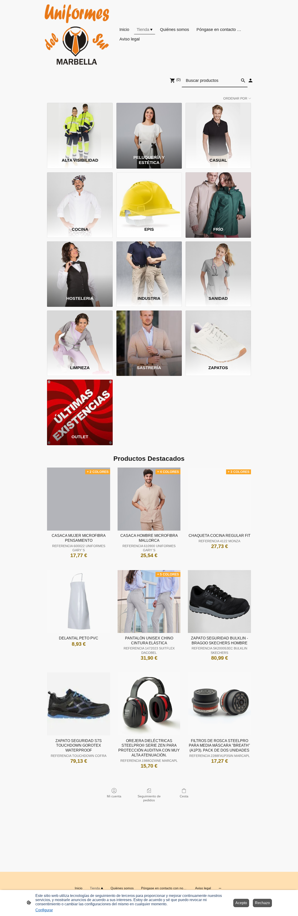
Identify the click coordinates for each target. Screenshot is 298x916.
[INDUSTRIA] (149, 266)
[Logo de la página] (77, 34)
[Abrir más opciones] (220, 888)
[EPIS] (149, 197)
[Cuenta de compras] (250, 80)
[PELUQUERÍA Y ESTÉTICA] (149, 128)
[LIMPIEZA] (79, 336)
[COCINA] (79, 197)
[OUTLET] (79, 405)
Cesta (184, 796)
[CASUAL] (218, 128)
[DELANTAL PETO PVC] (78, 601)
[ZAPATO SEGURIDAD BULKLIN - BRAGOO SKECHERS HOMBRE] (219, 601)
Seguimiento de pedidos (149, 798)
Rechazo (262, 903)
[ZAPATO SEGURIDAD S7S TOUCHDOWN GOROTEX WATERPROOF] (78, 703)
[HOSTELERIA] (79, 266)
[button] (243, 80)
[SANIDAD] (218, 266)
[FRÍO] (218, 197)
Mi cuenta (114, 796)
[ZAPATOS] (218, 336)
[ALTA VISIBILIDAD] (79, 128)
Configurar (44, 910)
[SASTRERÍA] (149, 336)
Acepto (241, 903)
